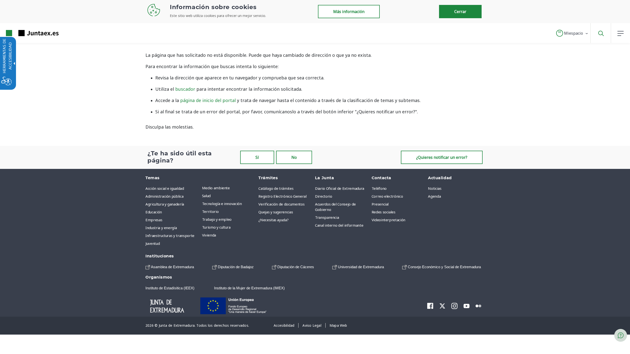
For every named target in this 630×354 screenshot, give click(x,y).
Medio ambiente (216, 187)
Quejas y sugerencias (275, 211)
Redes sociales (383, 211)
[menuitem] (229, 188)
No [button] (294, 157)
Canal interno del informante (339, 225)
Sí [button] (257, 157)
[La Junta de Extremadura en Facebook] (430, 305)
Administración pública (164, 196)
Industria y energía (161, 227)
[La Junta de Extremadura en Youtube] (466, 305)
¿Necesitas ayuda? (273, 219)
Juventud (152, 243)
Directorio (323, 196)
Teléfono (379, 188)
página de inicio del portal (208, 100)
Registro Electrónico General (282, 196)
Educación (153, 211)
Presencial (380, 204)
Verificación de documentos (281, 204)
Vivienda (209, 235)
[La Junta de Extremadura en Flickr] (478, 305)
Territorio (210, 211)
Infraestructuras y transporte (169, 235)
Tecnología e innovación (222, 203)
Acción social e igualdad (164, 188)
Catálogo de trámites (275, 188)
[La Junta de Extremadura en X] (442, 305)
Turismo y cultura (216, 227)
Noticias (434, 188)
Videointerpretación (388, 219)
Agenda (434, 196)
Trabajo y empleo (217, 219)
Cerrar (460, 11)
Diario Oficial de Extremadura (339, 188)
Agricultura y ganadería (164, 204)
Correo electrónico (387, 196)
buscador (185, 89)
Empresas (153, 219)
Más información (348, 11)
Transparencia (327, 217)
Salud (206, 195)
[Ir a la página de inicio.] (23, 33)
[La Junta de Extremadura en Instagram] (454, 305)
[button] (572, 33)
